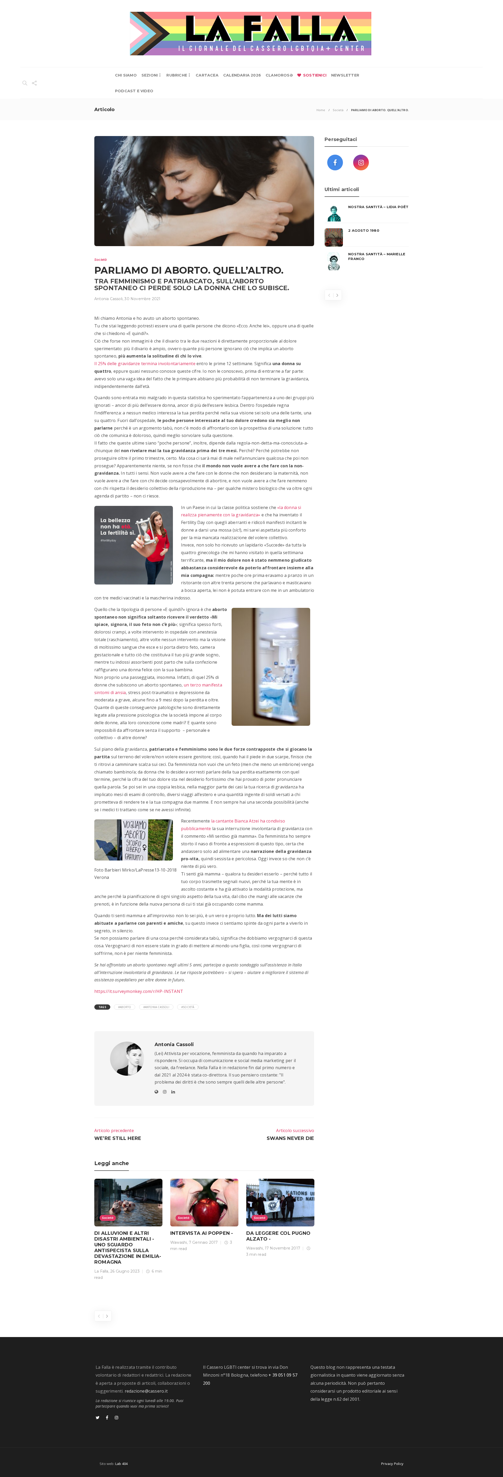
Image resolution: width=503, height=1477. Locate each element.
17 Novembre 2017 (282, 1248)
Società (338, 110)
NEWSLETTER (345, 75)
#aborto (124, 1007)
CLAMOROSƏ (279, 75)
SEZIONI (149, 75)
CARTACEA (207, 75)
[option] (128, 1230)
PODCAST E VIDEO (134, 91)
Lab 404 (121, 1463)
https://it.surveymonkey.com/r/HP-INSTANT (138, 991)
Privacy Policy (392, 1463)
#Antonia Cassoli (156, 1007)
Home (320, 110)
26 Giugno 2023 (125, 1271)
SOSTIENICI (314, 75)
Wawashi (178, 1242)
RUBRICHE (176, 75)
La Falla (101, 1271)
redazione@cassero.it (146, 1391)
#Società (187, 1007)
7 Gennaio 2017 (203, 1242)
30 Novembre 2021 (142, 298)
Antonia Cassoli (108, 298)
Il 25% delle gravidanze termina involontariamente (144, 363)
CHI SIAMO (126, 75)
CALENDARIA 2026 (242, 75)
